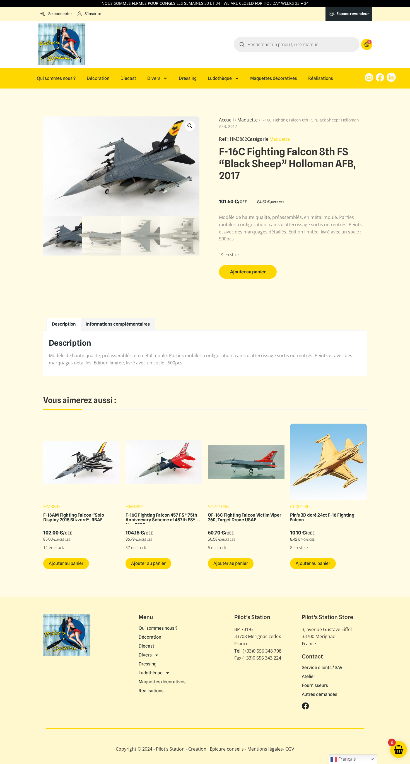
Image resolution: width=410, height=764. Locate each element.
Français (346, 759)
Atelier (308, 676)
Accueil (226, 120)
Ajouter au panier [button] (66, 563)
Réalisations (320, 78)
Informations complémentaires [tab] (118, 324)
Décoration (98, 78)
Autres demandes (319, 694)
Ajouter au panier (248, 271)
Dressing (188, 78)
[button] (190, 126)
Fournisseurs (315, 685)
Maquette (247, 120)
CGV (289, 749)
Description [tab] (64, 324)
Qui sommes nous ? (56, 78)
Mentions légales (265, 749)
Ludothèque (220, 78)
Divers (153, 78)
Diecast (128, 78)
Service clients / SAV (322, 667)
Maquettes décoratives (273, 78)
